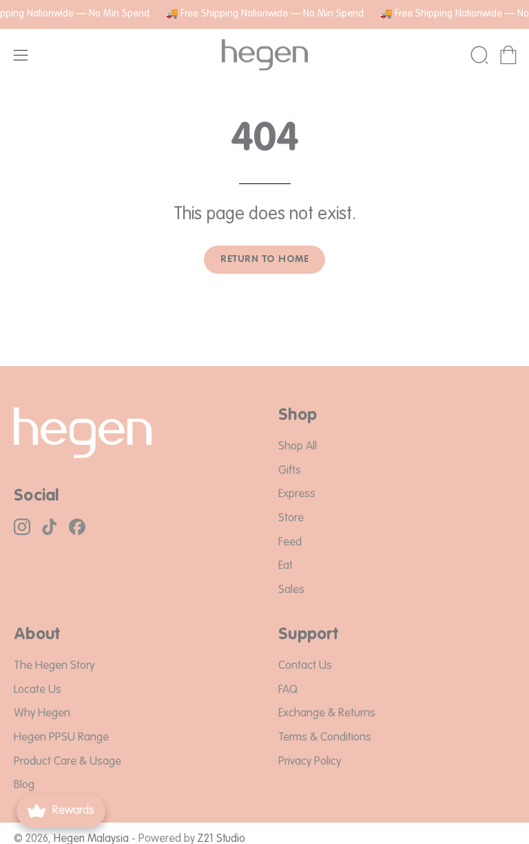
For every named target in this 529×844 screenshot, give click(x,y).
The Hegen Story (54, 666)
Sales (291, 590)
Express (296, 495)
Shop (297, 416)
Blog (24, 786)
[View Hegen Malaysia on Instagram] (22, 527)
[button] (478, 55)
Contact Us (305, 666)
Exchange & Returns (326, 714)
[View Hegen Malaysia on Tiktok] (49, 527)
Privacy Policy (309, 761)
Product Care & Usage (67, 761)
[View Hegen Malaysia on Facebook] (77, 527)
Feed (290, 542)
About (37, 635)
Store (291, 518)
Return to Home (264, 259)
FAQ (288, 690)
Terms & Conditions (324, 737)
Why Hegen (42, 714)
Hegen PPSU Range (61, 737)
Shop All (297, 446)
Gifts (289, 470)
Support (308, 635)
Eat (285, 566)
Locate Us (37, 690)
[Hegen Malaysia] (265, 55)
